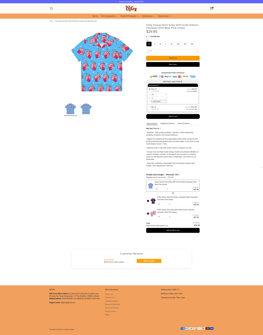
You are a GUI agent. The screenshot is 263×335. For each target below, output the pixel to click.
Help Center (163, 16)
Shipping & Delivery (167, 123)
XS (149, 44)
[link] (150, 186)
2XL (178, 44)
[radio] (173, 94)
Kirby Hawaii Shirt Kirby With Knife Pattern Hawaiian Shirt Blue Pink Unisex (76, 21)
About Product (152, 123)
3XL (185, 44)
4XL (192, 44)
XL (172, 44)
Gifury (61, 329)
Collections (147, 16)
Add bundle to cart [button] (173, 230)
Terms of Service (111, 308)
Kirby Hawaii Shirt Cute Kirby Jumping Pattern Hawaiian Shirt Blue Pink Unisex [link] (177, 198)
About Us (109, 294)
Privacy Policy (110, 311)
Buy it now (173, 64)
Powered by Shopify (68, 329)
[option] (101, 63)
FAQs (107, 315)
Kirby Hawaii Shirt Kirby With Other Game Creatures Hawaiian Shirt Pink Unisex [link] (175, 211)
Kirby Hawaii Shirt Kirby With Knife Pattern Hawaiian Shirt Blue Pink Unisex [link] (176, 183)
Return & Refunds (112, 304)
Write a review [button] (149, 261)
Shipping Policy (111, 301)
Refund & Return (184, 123)
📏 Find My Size (154, 36)
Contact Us (109, 297)
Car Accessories (108, 16)
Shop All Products (129, 16)
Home (95, 16)
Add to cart (173, 116)
